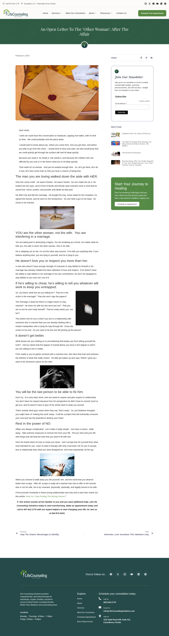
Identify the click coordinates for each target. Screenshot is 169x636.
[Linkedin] (161, 4)
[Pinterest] (165, 4)
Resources (105, 13)
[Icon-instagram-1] (146, 4)
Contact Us (121, 13)
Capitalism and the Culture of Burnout (136, 133)
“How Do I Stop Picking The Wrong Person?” (45, 496)
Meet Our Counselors (75, 13)
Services (56, 13)
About (91, 13)
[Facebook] (153, 4)
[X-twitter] (150, 4)
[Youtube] (157, 4)
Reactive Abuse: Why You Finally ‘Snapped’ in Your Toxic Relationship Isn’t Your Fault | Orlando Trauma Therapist (137, 163)
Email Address (121, 103)
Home (45, 13)
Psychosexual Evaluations (131, 153)
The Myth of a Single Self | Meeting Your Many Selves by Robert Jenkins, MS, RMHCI (137, 144)
